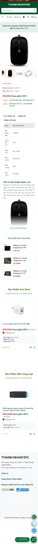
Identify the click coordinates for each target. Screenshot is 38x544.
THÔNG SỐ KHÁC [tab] (9, 120)
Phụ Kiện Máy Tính (20, 28)
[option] (19, 50)
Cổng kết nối (7, 143)
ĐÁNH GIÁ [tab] (22, 116)
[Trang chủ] (11, 28)
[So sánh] (34, 352)
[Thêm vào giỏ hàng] (30, 352)
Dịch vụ (17, 17)
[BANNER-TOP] (19, 0)
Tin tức (9, 17)
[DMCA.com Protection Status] (7, 490)
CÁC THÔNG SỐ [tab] (9, 116)
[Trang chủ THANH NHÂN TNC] (19, 4)
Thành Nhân (14, 518)
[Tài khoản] (28, 16)
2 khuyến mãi (10, 333)
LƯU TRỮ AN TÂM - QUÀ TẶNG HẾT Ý (22, 100)
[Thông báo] (22, 489)
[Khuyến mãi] (24, 16)
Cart (35, 17)
